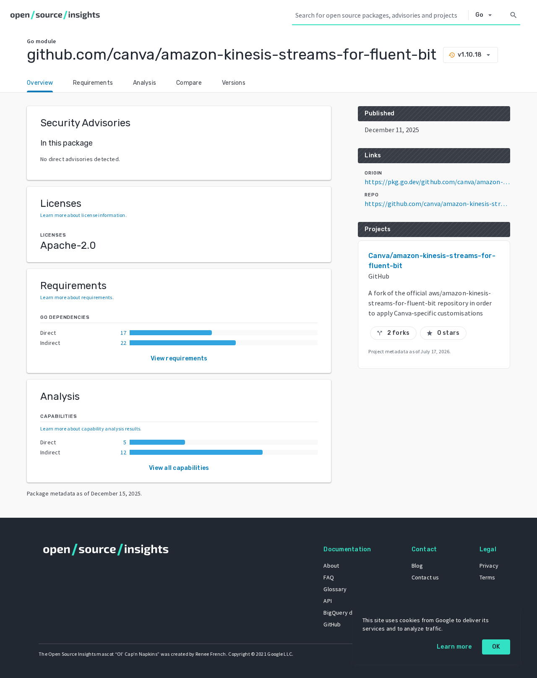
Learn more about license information (82, 215)
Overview (40, 82)
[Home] (57, 15)
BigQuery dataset (346, 612)
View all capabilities (179, 468)
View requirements (179, 358)
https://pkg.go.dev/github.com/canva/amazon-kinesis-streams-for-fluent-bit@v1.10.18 (437, 181)
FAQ (328, 577)
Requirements (93, 82)
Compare (189, 82)
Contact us (425, 577)
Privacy (489, 565)
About (331, 565)
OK (496, 646)
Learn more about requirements (76, 297)
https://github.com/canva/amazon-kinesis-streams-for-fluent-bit (437, 203)
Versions (233, 82)
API (327, 601)
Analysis (144, 82)
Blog (417, 565)
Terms (487, 577)
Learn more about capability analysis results (90, 428)
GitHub (332, 624)
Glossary (335, 589)
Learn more (454, 646)
